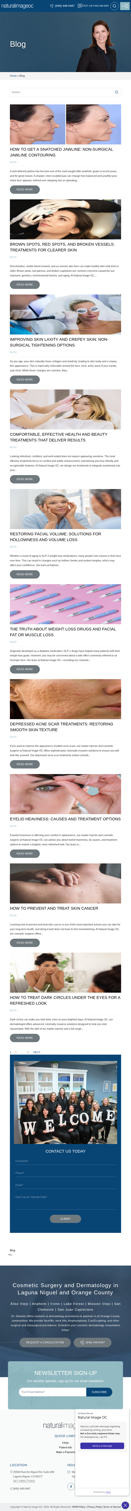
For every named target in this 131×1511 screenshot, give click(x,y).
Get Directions (24, 1481)
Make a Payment (65, 1452)
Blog (12, 1250)
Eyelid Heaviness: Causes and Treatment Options (65, 819)
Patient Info (65, 1447)
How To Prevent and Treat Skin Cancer (54, 908)
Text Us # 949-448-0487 (96, 5)
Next (36, 1052)
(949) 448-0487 (65, 5)
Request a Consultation (45, 1342)
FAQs (65, 1443)
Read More (25, 189)
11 (28, 1052)
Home (13, 75)
